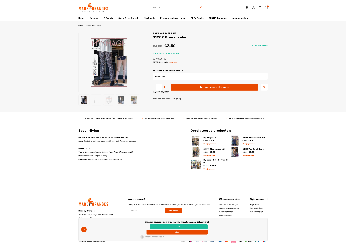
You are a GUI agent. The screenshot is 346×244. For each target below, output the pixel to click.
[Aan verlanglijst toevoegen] (264, 87)
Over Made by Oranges (228, 204)
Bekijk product (209, 144)
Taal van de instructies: (168, 71)
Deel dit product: (162, 99)
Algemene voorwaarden (229, 208)
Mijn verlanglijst (256, 212)
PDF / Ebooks (197, 18)
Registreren (255, 204)
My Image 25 (209, 138)
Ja (179, 227)
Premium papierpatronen (172, 18)
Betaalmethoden (226, 212)
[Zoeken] (201, 7)
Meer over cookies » (154, 237)
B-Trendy (108, 18)
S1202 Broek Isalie (93, 25)
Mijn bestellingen (257, 208)
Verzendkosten (225, 215)
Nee (177, 232)
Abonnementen (240, 18)
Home (81, 18)
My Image (94, 18)
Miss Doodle (149, 18)
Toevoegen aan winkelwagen (214, 87)
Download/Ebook (164, 33)
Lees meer (173, 62)
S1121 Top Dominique (253, 149)
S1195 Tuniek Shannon (253, 138)
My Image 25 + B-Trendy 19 (215, 161)
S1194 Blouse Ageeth (214, 149)
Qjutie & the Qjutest (128, 18)
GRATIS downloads (218, 18)
